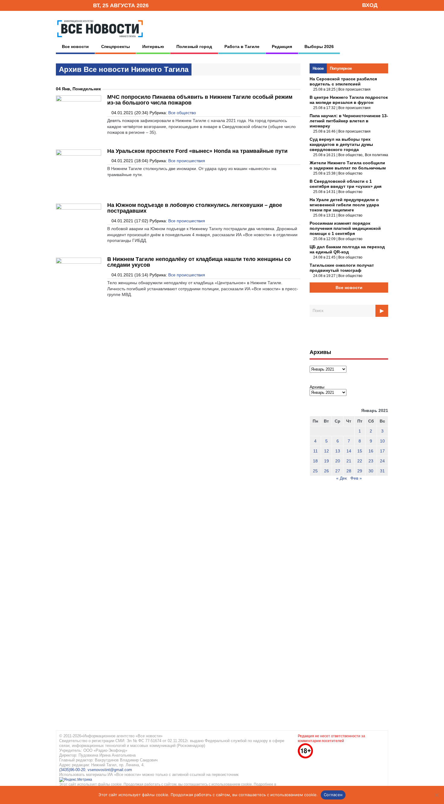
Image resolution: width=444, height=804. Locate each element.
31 (382, 470)
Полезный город (194, 46)
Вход (370, 5)
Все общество (182, 112)
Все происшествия (186, 160)
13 (337, 451)
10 (382, 441)
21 (348, 460)
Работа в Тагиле (241, 46)
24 (382, 460)
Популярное (341, 68)
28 (348, 470)
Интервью (153, 46)
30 (370, 470)
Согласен (333, 794)
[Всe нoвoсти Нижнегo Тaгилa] (100, 39)
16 (370, 451)
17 (382, 451)
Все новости (75, 46)
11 (315, 451)
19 (326, 460)
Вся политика (376, 155)
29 (359, 470)
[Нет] (436, 795)
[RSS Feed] (68, 5)
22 (359, 460)
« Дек (341, 478)
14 (348, 451)
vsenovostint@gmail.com (110, 769)
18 (315, 460)
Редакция (282, 46)
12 (326, 451)
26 (326, 470)
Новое (318, 68)
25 (315, 470)
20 (337, 460)
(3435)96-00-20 (72, 769)
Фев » (356, 478)
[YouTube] (78, 5)
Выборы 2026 (319, 46)
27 (337, 470)
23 (370, 460)
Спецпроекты (115, 46)
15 (359, 451)
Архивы (317, 387)
